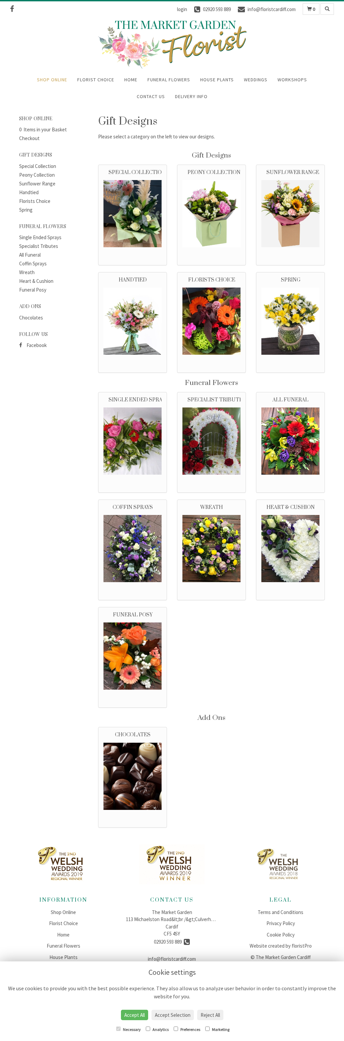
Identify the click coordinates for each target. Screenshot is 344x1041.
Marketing (220, 1029)
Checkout (29, 138)
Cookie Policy (281, 934)
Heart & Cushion (36, 281)
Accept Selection (172, 1015)
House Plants (217, 80)
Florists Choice (34, 201)
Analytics (160, 1029)
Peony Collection (37, 175)
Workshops (292, 80)
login (182, 9)
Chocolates (31, 317)
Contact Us (151, 96)
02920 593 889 (169, 942)
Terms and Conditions (280, 912)
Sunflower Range (37, 183)
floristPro (302, 946)
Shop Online (52, 80)
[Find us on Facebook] (14, 8)
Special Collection (37, 166)
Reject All (210, 1015)
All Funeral (30, 255)
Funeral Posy (32, 290)
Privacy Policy (280, 923)
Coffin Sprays (33, 263)
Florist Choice (95, 80)
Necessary (131, 1029)
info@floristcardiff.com (172, 959)
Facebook (36, 345)
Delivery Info (191, 96)
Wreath (27, 272)
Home (130, 80)
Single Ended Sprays (40, 237)
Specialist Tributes (38, 246)
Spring (26, 210)
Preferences (190, 1029)
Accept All (134, 1015)
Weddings (255, 80)
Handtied (29, 192)
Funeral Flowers (168, 80)
